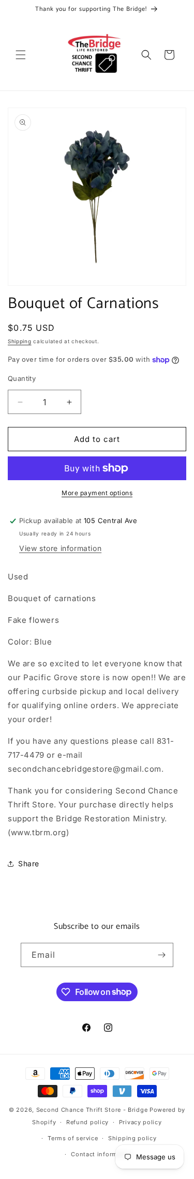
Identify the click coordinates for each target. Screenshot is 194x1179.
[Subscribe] (161, 955)
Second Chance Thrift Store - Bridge (92, 1109)
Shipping (20, 341)
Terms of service (73, 1138)
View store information (60, 548)
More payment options (97, 493)
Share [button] (28, 863)
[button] (20, 54)
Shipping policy (132, 1138)
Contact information (102, 1154)
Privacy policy (140, 1122)
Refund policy (87, 1122)
